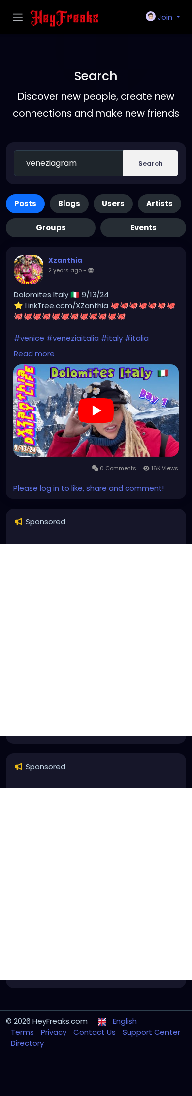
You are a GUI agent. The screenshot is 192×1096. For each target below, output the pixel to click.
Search (150, 163)
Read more (34, 353)
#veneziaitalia (72, 338)
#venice (29, 338)
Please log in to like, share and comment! (88, 488)
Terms (23, 1032)
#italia (137, 338)
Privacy (54, 1032)
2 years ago (65, 270)
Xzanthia (65, 260)
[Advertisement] (96, 640)
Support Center (151, 1032)
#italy (112, 338)
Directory (27, 1043)
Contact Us (95, 1032)
